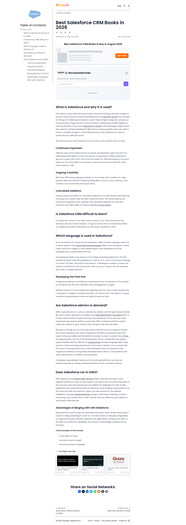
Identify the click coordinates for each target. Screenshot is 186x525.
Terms (90, 521)
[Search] (124, 6)
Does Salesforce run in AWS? (36, 59)
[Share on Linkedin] (87, 491)
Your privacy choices (109, 521)
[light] (129, 6)
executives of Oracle (92, 126)
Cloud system (105, 205)
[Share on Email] (106, 491)
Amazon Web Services (83, 379)
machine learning (81, 394)
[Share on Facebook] (79, 491)
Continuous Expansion (36, 63)
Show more (27, 29)
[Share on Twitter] (83, 491)
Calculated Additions (36, 70)
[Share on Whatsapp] (94, 491)
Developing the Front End (38, 73)
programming (94, 342)
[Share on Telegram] (91, 491)
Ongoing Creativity (35, 66)
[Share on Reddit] (98, 491)
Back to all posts (64, 13)
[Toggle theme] (126, 73)
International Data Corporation (108, 315)
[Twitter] (129, 521)
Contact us (123, 521)
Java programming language (88, 245)
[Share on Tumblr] (102, 491)
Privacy (97, 521)
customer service (110, 117)
